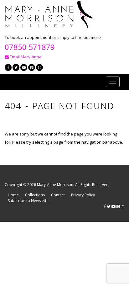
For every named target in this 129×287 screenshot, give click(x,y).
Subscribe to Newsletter (29, 200)
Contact (58, 195)
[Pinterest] (31, 67)
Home (13, 195)
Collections (35, 195)
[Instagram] (39, 67)
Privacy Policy (83, 195)
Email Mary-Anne (25, 57)
